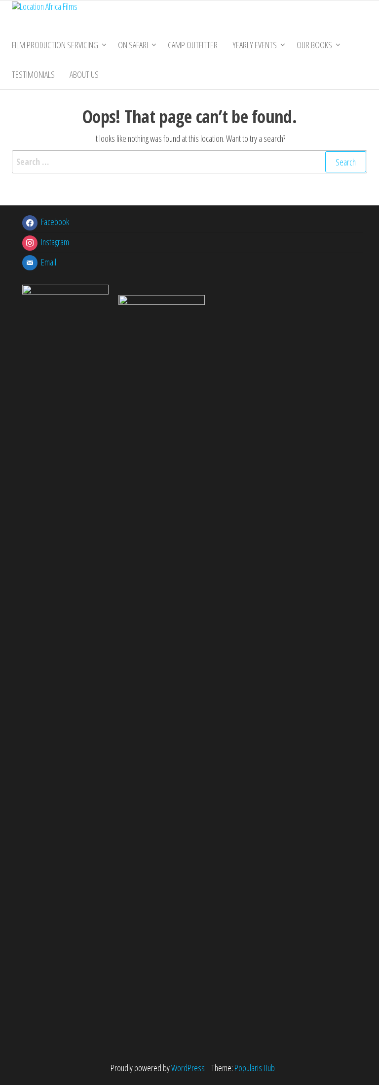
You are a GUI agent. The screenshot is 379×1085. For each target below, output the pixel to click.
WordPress (188, 1068)
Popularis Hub (254, 1068)
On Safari (133, 45)
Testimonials (33, 74)
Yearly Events (254, 45)
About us (84, 74)
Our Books (314, 45)
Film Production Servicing (55, 45)
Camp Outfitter (193, 45)
